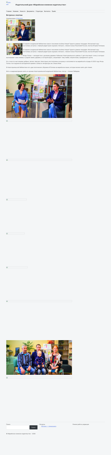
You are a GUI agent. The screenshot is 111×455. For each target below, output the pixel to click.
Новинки (15, 11)
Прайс (54, 11)
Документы (30, 11)
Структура (39, 11)
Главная (9, 11)
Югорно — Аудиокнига (48, 426)
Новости (22, 11)
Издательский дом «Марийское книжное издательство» (41, 5)
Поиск (8, 424)
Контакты (47, 11)
